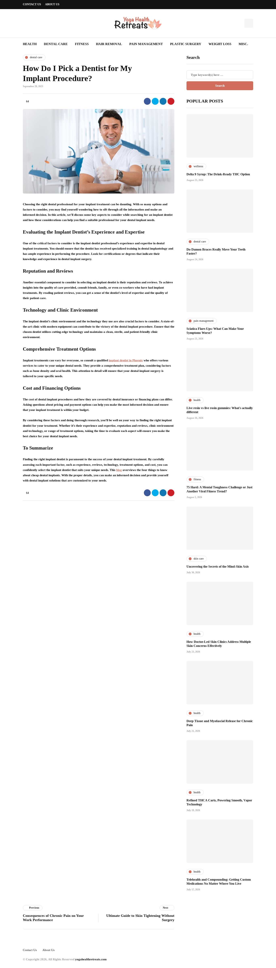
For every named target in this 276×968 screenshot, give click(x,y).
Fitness (82, 44)
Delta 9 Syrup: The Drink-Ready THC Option (218, 174)
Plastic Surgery (185, 44)
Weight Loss (220, 44)
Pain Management (146, 44)
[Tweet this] (155, 101)
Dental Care (56, 44)
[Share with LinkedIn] (163, 101)
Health (30, 44)
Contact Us (32, 4)
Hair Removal (109, 44)
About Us (52, 4)
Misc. (243, 44)
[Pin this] (170, 101)
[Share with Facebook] (147, 101)
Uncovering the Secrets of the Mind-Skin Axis (217, 566)
